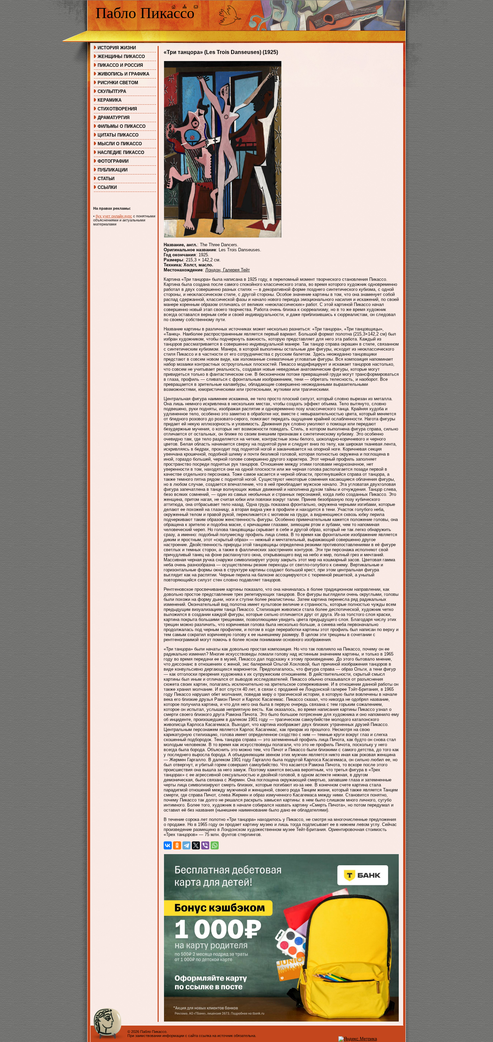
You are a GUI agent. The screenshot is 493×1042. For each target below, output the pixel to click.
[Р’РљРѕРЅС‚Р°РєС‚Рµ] (168, 845)
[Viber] (205, 845)
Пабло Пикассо (145, 12)
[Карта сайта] (184, 7)
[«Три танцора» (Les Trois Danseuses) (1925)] (223, 236)
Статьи (106, 178)
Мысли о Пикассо (120, 143)
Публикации (112, 169)
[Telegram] (186, 845)
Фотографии (113, 161)
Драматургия (113, 117)
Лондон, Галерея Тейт (227, 269)
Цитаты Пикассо (118, 135)
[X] (196, 845)
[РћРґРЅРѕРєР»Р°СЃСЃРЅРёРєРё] (177, 845)
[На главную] (173, 7)
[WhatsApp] (215, 845)
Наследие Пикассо (121, 152)
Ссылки (107, 187)
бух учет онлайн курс (114, 216)
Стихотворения (117, 108)
